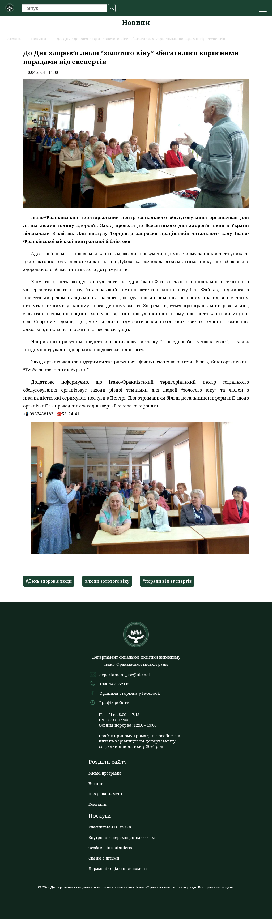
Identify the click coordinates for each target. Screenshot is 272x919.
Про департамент (105, 793)
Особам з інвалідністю (110, 847)
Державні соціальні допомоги (117, 868)
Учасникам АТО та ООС (110, 827)
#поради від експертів (167, 581)
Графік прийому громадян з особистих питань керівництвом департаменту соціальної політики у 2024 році (139, 741)
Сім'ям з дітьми (103, 858)
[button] (263, 9)
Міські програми (104, 773)
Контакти (97, 804)
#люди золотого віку (107, 581)
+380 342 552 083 (114, 683)
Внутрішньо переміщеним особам (121, 837)
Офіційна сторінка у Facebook (129, 693)
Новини (96, 783)
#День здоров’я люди (49, 581)
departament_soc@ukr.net (124, 674)
